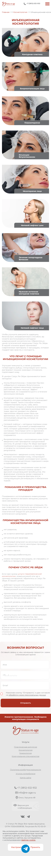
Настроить (17, 847)
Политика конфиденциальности (25, 769)
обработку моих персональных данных (27, 695)
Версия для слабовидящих (25, 806)
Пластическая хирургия (25, 747)
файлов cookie (28, 840)
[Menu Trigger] (46, 3)
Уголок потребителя (25, 773)
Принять (35, 847)
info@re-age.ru (27, 792)
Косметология (25, 750)
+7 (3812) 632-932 (33, 3)
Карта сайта (25, 777)
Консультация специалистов (25, 756)
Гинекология (25, 753)
